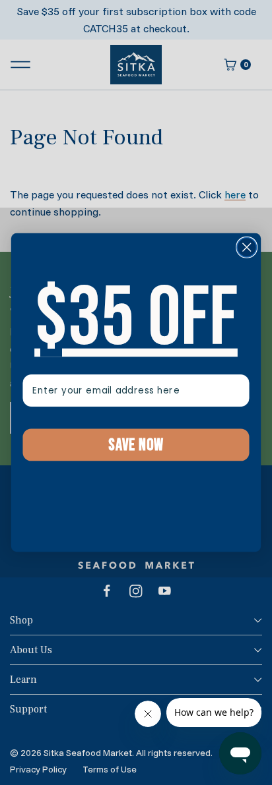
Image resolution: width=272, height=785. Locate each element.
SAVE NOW (136, 444)
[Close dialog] (246, 246)
